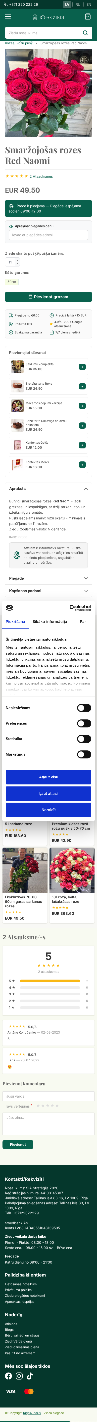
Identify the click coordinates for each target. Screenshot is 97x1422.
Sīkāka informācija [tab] (50, 621)
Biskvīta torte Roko (39, 383)
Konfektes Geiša (37, 442)
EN (89, 4)
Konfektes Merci (37, 462)
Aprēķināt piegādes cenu (33, 226)
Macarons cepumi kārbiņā (44, 403)
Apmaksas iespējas (19, 1302)
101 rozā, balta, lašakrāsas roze (65, 899)
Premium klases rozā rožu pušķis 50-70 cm (71, 826)
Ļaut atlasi (48, 793)
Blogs (9, 1330)
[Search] (85, 33)
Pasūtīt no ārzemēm (20, 1353)
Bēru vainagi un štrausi (22, 1335)
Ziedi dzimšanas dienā (22, 1347)
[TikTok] (29, 1377)
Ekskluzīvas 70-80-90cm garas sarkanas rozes (23, 901)
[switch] (82, 721)
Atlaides (11, 1324)
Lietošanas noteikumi (21, 1284)
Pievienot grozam (51, 296)
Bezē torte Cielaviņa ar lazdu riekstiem (46, 423)
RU (78, 4)
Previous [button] (11, 93)
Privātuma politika (18, 1290)
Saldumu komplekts (39, 364)
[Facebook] (8, 1377)
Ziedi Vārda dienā (18, 1341)
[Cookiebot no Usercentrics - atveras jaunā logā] (69, 608)
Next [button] (86, 93)
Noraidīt (49, 809)
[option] (48, 93)
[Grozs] (87, 16)
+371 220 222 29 (23, 4)
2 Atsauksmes (41, 176)
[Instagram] (19, 1377)
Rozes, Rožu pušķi (19, 43)
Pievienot (18, 1144)
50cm (11, 282)
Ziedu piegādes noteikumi (25, 1296)
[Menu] (7, 16)
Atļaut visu (48, 777)
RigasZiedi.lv (32, 1413)
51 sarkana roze (18, 824)
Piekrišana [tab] (15, 621)
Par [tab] (83, 621)
